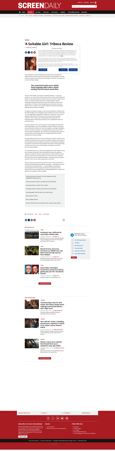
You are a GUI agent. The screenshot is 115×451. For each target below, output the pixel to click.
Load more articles (45, 283)
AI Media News (77, 428)
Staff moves (82, 15)
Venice (30, 15)
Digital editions (48, 15)
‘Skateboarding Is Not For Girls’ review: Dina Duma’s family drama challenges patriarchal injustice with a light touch (52, 305)
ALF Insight (76, 430)
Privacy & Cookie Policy (46, 440)
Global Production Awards (72, 15)
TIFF (27, 15)
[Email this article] (34, 52)
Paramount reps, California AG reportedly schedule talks (50, 233)
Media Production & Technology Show (56, 428)
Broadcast (76, 427)
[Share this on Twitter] (29, 52)
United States (46, 214)
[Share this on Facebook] (26, 52)
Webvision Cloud (61, 444)
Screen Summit (50, 427)
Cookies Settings (42, 69)
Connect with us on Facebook (48, 418)
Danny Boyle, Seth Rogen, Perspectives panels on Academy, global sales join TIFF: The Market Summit (52, 270)
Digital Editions (86, 413)
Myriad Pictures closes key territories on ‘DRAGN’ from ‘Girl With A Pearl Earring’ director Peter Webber (51, 252)
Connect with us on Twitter (53, 418)
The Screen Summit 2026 (58, 15)
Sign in (92, 2)
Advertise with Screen (24, 413)
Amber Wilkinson (58, 310)
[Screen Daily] (39, 8)
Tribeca (40, 214)
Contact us (44, 413)
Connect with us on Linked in (57, 418)
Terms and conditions (33, 440)
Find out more (22, 436)
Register (80, 2)
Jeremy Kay (56, 236)
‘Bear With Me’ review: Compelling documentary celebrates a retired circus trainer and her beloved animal (52, 324)
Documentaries (30, 214)
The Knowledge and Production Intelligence (85, 433)
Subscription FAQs (82, 440)
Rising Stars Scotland (38, 15)
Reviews (27, 40)
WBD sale (88, 15)
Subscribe (86, 2)
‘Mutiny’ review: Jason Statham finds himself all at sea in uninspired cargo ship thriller (51, 344)
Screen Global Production (80, 431)
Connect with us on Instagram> (67, 418)
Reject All (63, 69)
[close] (64, 217)
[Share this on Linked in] (31, 52)
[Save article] (63, 220)
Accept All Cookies (73, 69)
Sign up (74, 257)
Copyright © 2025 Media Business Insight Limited (64, 440)
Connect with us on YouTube (62, 418)
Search (95, 6)
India (36, 214)
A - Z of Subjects (66, 413)
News (42, 229)
